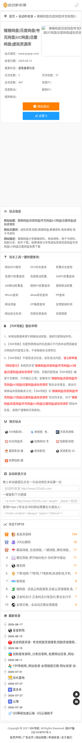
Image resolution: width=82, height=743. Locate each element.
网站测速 (10, 304)
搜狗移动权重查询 (67, 285)
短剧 (34, 229)
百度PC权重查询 (14, 276)
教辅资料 (55, 229)
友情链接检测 (64, 304)
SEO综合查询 (38, 267)
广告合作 (28, 737)
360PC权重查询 (65, 276)
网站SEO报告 (13, 267)
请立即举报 (70, 358)
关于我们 (66, 737)
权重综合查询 (64, 267)
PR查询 (60, 295)
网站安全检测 (13, 313)
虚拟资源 (25, 229)
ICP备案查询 (37, 304)
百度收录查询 (38, 313)
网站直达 (43, 106)
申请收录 (53, 737)
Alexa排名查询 (39, 295)
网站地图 (41, 737)
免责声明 (15, 737)
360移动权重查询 (15, 285)
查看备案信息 (26, 68)
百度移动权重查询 (41, 276)
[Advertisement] (41, 165)
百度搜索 (61, 313)
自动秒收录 (26, 16)
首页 (12, 16)
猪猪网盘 (43, 229)
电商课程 (66, 229)
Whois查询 (11, 295)
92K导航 (34, 728)
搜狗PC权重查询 (40, 285)
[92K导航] (14, 5)
